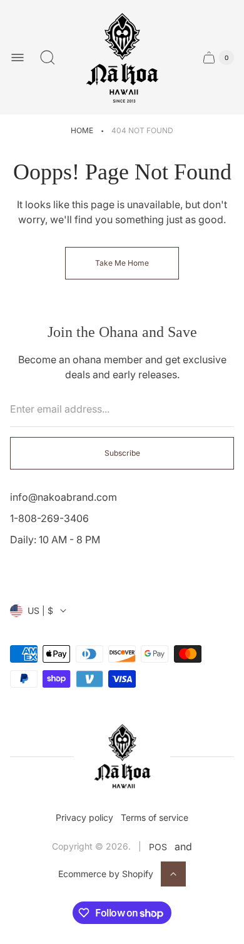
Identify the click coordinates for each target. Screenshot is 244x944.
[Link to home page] (122, 757)
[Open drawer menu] (17, 57)
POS (158, 846)
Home (82, 130)
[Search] (47, 57)
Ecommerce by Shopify (105, 873)
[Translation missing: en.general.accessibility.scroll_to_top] (173, 873)
